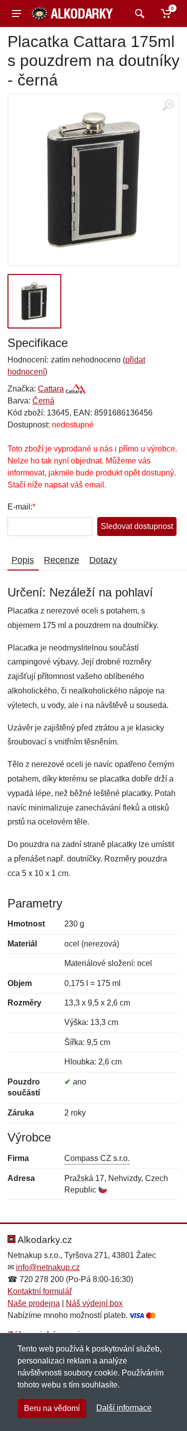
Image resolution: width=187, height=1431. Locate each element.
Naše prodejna (33, 1303)
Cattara (51, 388)
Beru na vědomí (52, 1408)
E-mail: (19, 506)
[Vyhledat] (138, 13)
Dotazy (103, 560)
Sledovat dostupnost (137, 526)
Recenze (61, 560)
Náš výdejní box (94, 1303)
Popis (22, 560)
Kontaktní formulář (39, 1291)
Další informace (124, 1408)
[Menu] (16, 13)
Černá (43, 400)
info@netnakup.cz (48, 1267)
